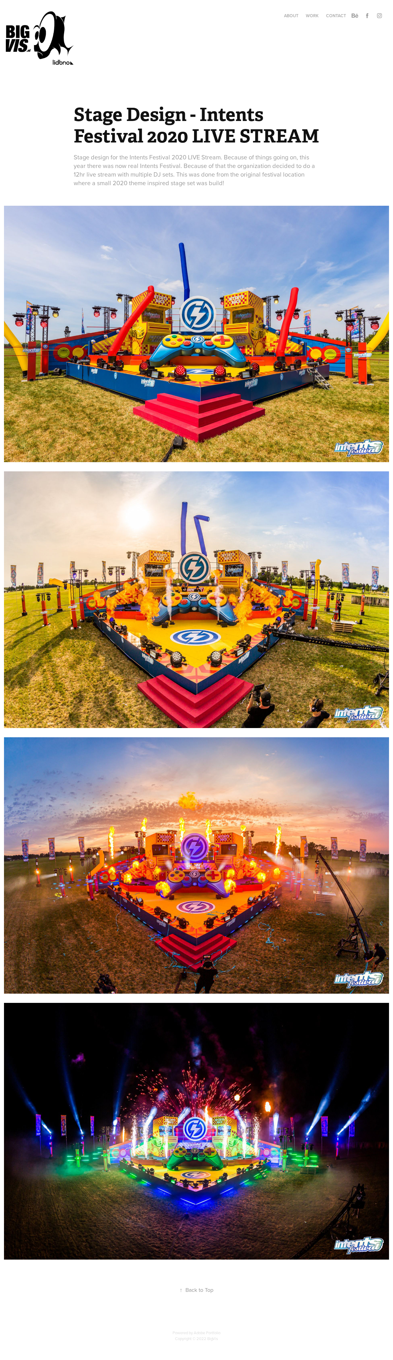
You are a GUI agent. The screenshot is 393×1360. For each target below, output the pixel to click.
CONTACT (336, 16)
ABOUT (291, 16)
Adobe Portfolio (207, 1332)
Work (312, 16)
